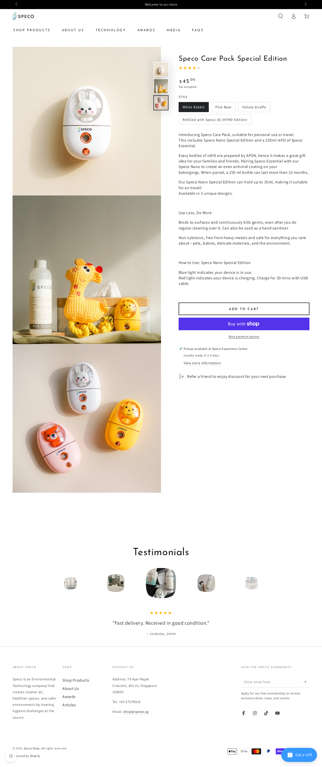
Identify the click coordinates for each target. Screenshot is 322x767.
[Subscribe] (306, 681)
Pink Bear (223, 107)
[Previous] (59, 583)
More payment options (244, 336)
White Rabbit (194, 107)
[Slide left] (17, 4)
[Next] (263, 583)
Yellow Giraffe (254, 107)
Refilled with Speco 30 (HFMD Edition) (215, 119)
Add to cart (244, 309)
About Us (70, 688)
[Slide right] (305, 4)
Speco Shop (32, 748)
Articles (69, 705)
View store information (202, 363)
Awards (69, 696)
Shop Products (75, 680)
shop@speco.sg (136, 711)
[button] (280, 16)
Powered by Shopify (26, 756)
